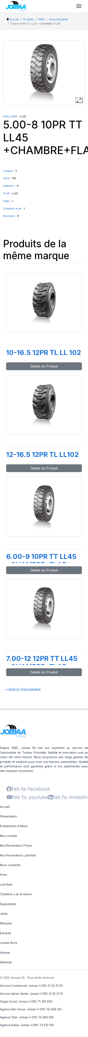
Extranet (5, 933)
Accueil (5, 806)
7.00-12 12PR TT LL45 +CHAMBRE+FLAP (41, 662)
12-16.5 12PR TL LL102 (42, 454)
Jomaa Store (8, 942)
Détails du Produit (44, 366)
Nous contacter (10, 865)
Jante (4, 913)
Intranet (5, 952)
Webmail (5, 962)
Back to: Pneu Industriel (24, 689)
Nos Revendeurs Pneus (16, 845)
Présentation (8, 816)
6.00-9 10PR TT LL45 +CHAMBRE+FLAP (41, 560)
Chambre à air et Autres (16, 894)
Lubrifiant (6, 884)
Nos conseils (8, 836)
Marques (6, 923)
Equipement (8, 904)
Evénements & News (14, 826)
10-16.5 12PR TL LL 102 (43, 352)
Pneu (3, 874)
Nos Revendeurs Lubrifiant (18, 855)
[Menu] (78, 6)
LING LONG (10, 116)
